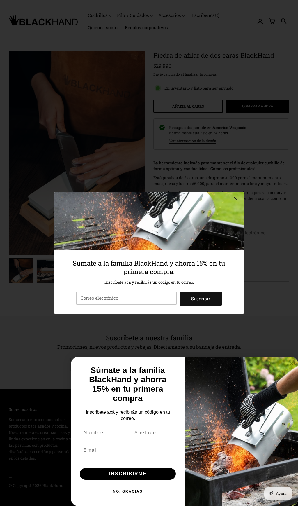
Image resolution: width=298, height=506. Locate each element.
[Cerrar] (236, 198)
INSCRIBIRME (128, 473)
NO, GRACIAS (128, 491)
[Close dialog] (291, 363)
